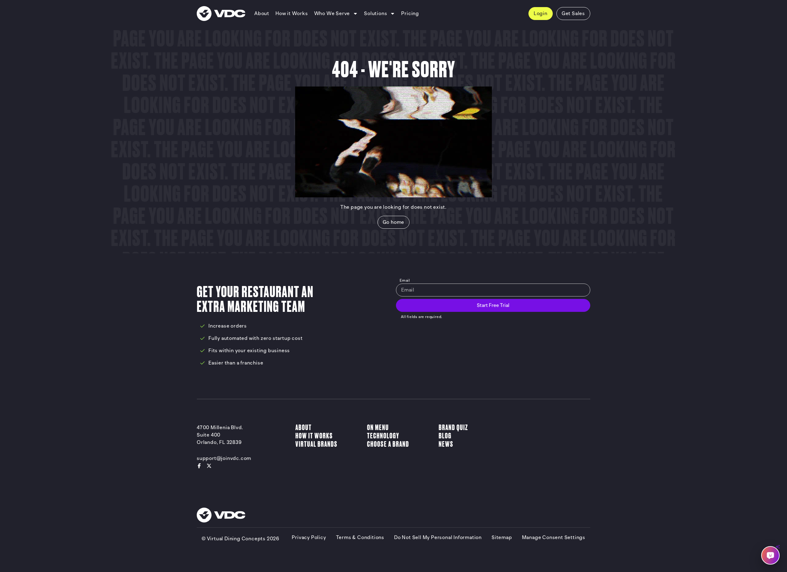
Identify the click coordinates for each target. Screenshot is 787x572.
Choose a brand (388, 444)
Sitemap (502, 537)
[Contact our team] (770, 555)
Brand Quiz (453, 427)
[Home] (221, 13)
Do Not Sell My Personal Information (438, 537)
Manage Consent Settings (553, 537)
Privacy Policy (309, 537)
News (446, 444)
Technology (383, 436)
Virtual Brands (316, 444)
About (303, 427)
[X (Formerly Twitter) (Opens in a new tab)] (209, 465)
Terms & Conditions (360, 537)
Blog (445, 436)
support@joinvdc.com (224, 458)
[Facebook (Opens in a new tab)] (199, 465)
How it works (314, 436)
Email (405, 280)
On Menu (378, 427)
